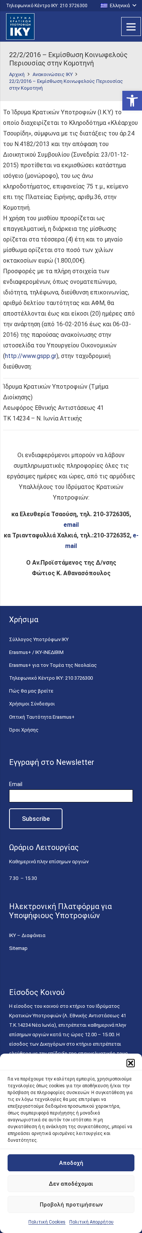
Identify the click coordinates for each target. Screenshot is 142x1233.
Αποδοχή (71, 1163)
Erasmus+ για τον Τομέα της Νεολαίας (53, 665)
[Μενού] (131, 26)
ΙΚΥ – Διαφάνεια (27, 935)
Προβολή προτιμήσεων (71, 1204)
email (71, 524)
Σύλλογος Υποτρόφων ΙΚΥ (39, 639)
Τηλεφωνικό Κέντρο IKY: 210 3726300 (51, 678)
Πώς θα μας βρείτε (31, 691)
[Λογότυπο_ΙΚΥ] (20, 26)
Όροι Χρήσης (24, 730)
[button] (132, 101)
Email (15, 784)
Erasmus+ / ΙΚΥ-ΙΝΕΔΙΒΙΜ (36, 652)
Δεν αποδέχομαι (71, 1183)
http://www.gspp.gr (30, 356)
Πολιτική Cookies (47, 1222)
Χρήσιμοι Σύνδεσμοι (32, 704)
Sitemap (18, 948)
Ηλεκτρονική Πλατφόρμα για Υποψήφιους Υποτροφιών (60, 911)
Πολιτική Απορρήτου (91, 1222)
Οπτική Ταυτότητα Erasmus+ (42, 717)
